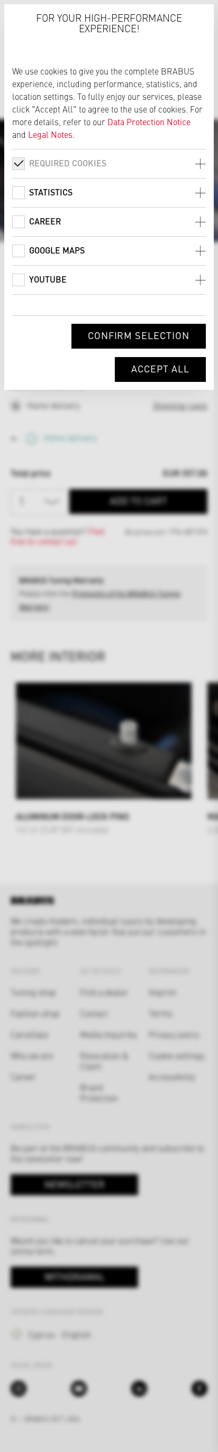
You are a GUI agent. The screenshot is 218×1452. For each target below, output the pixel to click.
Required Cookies (67, 163)
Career (45, 221)
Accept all (160, 368)
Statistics (50, 192)
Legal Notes (50, 134)
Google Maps (57, 250)
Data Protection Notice (148, 121)
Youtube (48, 279)
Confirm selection (138, 335)
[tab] (109, 163)
